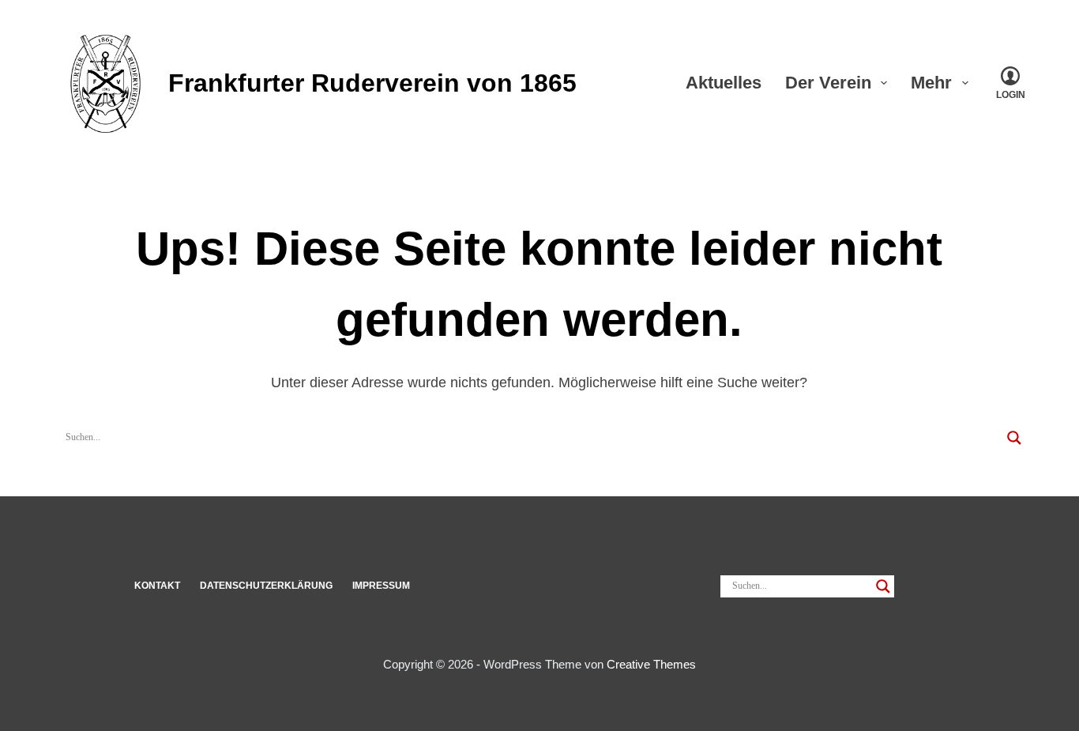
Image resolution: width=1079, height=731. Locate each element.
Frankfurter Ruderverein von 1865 (372, 83)
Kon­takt (157, 585)
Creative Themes (651, 664)
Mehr (931, 82)
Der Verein (828, 82)
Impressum (381, 585)
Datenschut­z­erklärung (266, 585)
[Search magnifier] (1014, 438)
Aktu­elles (723, 82)
